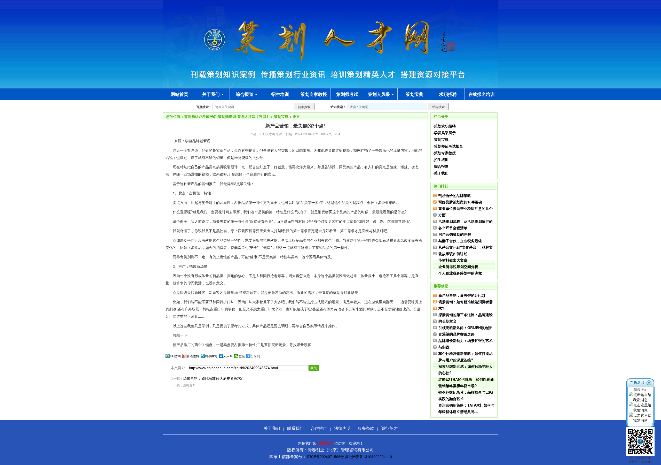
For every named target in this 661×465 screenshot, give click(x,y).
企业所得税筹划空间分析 (458, 266)
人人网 (228, 356)
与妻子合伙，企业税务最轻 (460, 240)
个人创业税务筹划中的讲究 (460, 273)
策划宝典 (281, 116)
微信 (242, 356)
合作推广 (319, 428)
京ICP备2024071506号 (325, 456)
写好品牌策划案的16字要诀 (460, 201)
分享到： (257, 356)
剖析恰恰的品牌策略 (454, 195)
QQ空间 (175, 356)
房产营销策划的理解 (454, 234)
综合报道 (245, 94)
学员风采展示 (445, 132)
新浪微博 (193, 356)
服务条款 (366, 428)
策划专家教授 (445, 152)
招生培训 (441, 159)
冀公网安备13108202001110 (368, 456)
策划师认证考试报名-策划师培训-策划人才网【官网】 (227, 116)
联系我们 (295, 428)
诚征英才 (389, 428)
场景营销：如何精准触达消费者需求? (212, 378)
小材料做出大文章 (452, 260)
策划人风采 (379, 94)
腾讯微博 (211, 356)
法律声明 (342, 428)
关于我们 (211, 94)
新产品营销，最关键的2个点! (461, 295)
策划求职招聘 (445, 125)
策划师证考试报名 (448, 146)
